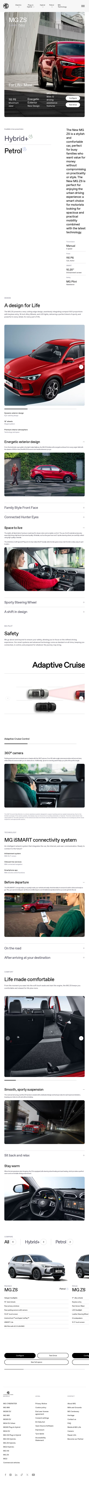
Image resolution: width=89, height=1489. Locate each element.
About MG (72, 1403)
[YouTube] (33, 1475)
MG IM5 (6, 1415)
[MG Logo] (8, 1393)
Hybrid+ (13, 25)
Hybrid (42, 5)
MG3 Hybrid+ (8, 1447)
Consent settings (42, 1418)
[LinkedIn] (16, 1475)
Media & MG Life (74, 1427)
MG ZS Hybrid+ (9, 1443)
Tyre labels (39, 1434)
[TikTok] (22, 1475)
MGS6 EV (7, 1411)
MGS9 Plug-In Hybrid (11, 1427)
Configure (73, 98)
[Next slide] (81, 367)
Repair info (72, 1435)
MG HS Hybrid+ (9, 1439)
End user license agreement (42, 1412)
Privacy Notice (41, 1403)
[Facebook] (5, 1475)
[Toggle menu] (82, 6)
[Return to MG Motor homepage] (6, 6)
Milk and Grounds (75, 1407)
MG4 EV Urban (9, 1423)
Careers (71, 1431)
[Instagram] (10, 1475)
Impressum (39, 1430)
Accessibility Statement (40, 1439)
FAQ (69, 1423)
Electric (18, 5)
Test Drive (73, 105)
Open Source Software (44, 1426)
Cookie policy (40, 1407)
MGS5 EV (7, 1419)
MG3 (5, 1459)
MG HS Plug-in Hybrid (12, 1435)
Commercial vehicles (11, 1462)
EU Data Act (40, 1422)
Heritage (71, 1415)
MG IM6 (6, 1407)
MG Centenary (73, 1411)
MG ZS (6, 1455)
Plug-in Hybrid (30, 6)
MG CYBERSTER (10, 1403)
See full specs (36, 1362)
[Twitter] (27, 1475)
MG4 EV (6, 1431)
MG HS (6, 1451)
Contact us (72, 1419)
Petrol (51, 5)
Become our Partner (75, 1439)
